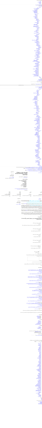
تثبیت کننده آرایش (36, 22)
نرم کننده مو (37, 40)
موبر (39, 76)
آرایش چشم (38, 7)
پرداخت (39, 393)
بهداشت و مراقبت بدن (37, 152)
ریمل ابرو (37, 43)
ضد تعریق (39, 62)
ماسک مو (37, 39)
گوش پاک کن (37, 156)
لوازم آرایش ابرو (38, 108)
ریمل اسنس (36, 103)
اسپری (39, 49)
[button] (40, 304)
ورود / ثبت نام (39, 396)
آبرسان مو (38, 139)
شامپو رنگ (38, 135)
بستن (41, 399)
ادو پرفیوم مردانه (38, 146)
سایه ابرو (37, 110)
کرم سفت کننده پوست (38, 323)
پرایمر (37, 21)
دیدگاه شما (40, 260)
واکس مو (37, 41)
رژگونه (37, 92)
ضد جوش (37, 69)
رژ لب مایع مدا (35, 31)
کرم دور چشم (38, 121)
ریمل (37, 13)
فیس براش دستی (36, 129)
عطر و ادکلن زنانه (38, 144)
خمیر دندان (40, 326)
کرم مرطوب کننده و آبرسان (37, 120)
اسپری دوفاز (35, 35)
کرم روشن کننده (36, 70)
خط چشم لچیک (35, 12)
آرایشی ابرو (38, 317)
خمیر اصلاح (38, 56)
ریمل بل (36, 15)
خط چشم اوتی (35, 9)
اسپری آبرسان (36, 65)
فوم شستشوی (25, 203)
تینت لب (37, 115)
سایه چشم (37, 105)
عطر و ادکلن (39, 47)
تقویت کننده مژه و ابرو (36, 8)
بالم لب (37, 28)
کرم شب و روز (38, 118)
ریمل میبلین (36, 18)
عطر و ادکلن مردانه (38, 52)
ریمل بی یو (36, 104)
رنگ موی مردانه (38, 161)
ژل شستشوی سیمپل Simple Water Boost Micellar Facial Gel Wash (35, 287)
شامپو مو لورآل (35, 60)
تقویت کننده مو (36, 36)
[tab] (30, 198)
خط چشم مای (35, 97)
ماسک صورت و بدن (36, 75)
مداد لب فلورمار (35, 114)
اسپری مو (39, 140)
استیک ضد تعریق (36, 63)
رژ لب (37, 29)
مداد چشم (37, 19)
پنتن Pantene (37, 132)
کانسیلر (37, 23)
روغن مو (37, 57)
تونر (39, 124)
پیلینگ (39, 46)
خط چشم (37, 95)
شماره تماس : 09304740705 (38, 331)
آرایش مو (39, 33)
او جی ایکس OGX (36, 134)
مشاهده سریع (40, 271)
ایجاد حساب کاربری (39, 80)
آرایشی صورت (38, 316)
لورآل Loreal (37, 133)
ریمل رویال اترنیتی (35, 16)
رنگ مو (37, 37)
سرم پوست (37, 68)
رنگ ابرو (39, 163)
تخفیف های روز (40, 166)
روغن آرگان (36, 58)
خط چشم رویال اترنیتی (34, 10)
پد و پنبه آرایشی (36, 42)
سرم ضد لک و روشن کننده (37, 127)
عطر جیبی (38, 51)
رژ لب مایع (37, 30)
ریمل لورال (36, 17)
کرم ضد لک (37, 73)
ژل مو (37, 38)
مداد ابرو (37, 109)
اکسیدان (39, 162)
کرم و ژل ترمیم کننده (36, 74)
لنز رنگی (37, 107)
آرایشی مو (38, 318)
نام (41, 261)
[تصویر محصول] (35, 270)
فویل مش (39, 164)
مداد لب (37, 32)
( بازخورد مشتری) (25, 177)
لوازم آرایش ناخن (38, 45)
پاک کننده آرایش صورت (36, 66)
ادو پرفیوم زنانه (38, 48)
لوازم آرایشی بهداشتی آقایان (35, 61)
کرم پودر (37, 25)
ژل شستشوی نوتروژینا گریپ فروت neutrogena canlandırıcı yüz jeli (35, 280)
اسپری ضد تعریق (36, 149)
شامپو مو (37, 59)
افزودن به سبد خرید (18, 202)
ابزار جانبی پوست (38, 128)
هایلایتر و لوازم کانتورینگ (35, 26)
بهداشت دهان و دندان (37, 53)
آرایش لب (39, 27)
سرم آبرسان (37, 67)
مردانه (40, 77)
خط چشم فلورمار (35, 11)
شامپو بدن (37, 55)
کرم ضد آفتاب (36, 72)
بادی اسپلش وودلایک (36, 50)
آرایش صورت (38, 20)
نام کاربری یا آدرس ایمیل (39, 81)
